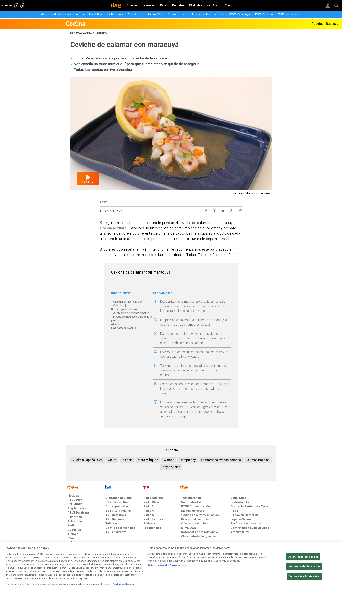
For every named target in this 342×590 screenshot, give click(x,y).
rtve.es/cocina (120, 69)
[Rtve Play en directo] (17, 5)
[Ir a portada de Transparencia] (227, 488)
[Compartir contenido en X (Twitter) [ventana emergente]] (214, 210)
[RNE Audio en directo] (23, 5)
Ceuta (112, 460)
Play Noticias (171, 467)
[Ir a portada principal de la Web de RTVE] (85, 487)
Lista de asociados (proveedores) (167, 565)
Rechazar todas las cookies (304, 566)
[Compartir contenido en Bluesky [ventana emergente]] (223, 210)
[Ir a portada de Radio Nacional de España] (160, 488)
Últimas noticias (258, 460)
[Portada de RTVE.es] (115, 5)
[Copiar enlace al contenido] (240, 210)
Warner (169, 460)
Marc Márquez (148, 460)
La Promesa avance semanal (221, 460)
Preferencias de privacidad (304, 576)
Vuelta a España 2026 (87, 460)
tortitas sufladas (183, 255)
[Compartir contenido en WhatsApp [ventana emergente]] (231, 210)
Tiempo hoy (187, 460)
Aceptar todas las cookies (303, 556)
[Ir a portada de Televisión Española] (122, 488)
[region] (171, 566)
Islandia (127, 460)
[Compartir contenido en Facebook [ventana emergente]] (206, 210)
